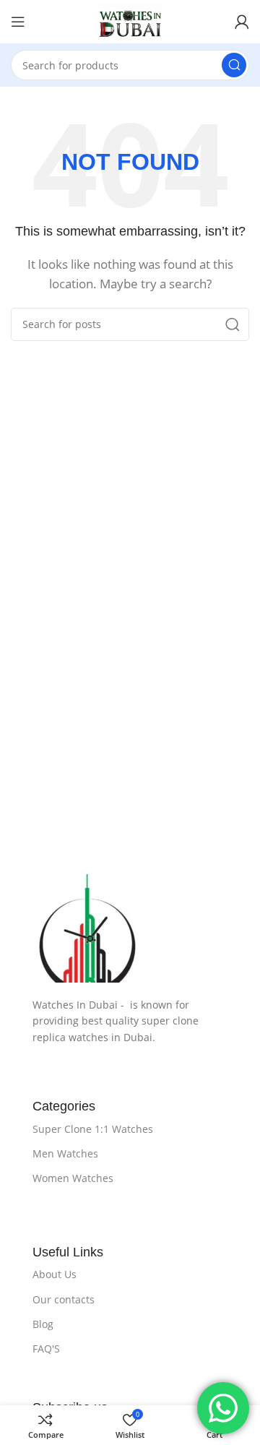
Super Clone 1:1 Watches (92, 1129)
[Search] (234, 65)
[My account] (242, 21)
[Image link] (130, 928)
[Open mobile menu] (18, 21)
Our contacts (63, 1299)
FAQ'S (46, 1348)
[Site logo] (130, 21)
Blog (42, 1324)
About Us (54, 1274)
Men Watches (65, 1153)
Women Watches (72, 1178)
